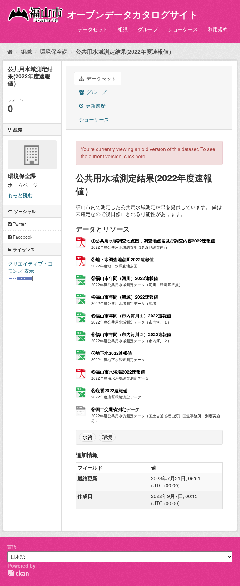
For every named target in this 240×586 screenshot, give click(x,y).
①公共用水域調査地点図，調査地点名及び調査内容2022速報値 (153, 240)
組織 (123, 29)
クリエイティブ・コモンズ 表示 (30, 267)
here (140, 156)
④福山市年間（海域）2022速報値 (124, 297)
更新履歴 (95, 105)
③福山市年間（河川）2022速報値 (124, 278)
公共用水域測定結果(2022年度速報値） (125, 51)
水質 (87, 437)
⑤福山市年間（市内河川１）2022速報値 (131, 315)
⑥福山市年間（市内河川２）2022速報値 (131, 334)
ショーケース (183, 29)
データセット (93, 29)
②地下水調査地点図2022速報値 (122, 259)
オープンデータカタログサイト (132, 14)
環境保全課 (54, 51)
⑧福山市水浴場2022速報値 (118, 372)
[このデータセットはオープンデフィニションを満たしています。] (20, 277)
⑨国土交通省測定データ (115, 409)
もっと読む (20, 195)
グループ (148, 29)
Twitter (19, 224)
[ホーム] (10, 51)
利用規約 (218, 29)
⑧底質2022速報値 (109, 390)
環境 (107, 437)
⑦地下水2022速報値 (111, 353)
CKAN (18, 573)
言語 (12, 547)
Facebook (22, 237)
